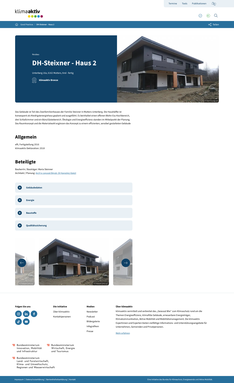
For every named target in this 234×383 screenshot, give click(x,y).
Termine (173, 3)
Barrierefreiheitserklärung (56, 380)
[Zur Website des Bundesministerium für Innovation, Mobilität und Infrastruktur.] (27, 348)
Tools (184, 3)
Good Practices (27, 25)
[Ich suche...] (216, 15)
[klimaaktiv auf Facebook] (34, 314)
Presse (90, 331)
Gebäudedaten (34, 187)
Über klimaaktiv (61, 311)
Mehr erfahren (123, 333)
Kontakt (72, 380)
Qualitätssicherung (36, 225)
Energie (30, 200)
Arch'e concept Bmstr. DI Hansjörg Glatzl (56, 173)
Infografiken (93, 326)
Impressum (19, 380)
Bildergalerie (93, 321)
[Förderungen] (208, 16)
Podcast (91, 316)
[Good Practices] (200, 16)
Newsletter (92, 311)
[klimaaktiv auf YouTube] (26, 321)
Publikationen (199, 3)
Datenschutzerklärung (35, 380)
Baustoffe (31, 213)
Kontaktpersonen (62, 316)
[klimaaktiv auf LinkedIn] (26, 314)
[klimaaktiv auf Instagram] (18, 314)
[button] (22, 263)
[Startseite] (29, 14)
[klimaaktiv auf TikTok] (18, 321)
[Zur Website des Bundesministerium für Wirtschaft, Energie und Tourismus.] (60, 348)
